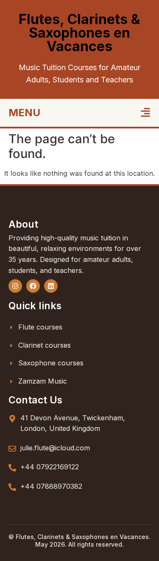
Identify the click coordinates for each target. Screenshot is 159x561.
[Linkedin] (51, 286)
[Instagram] (15, 286)
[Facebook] (33, 286)
